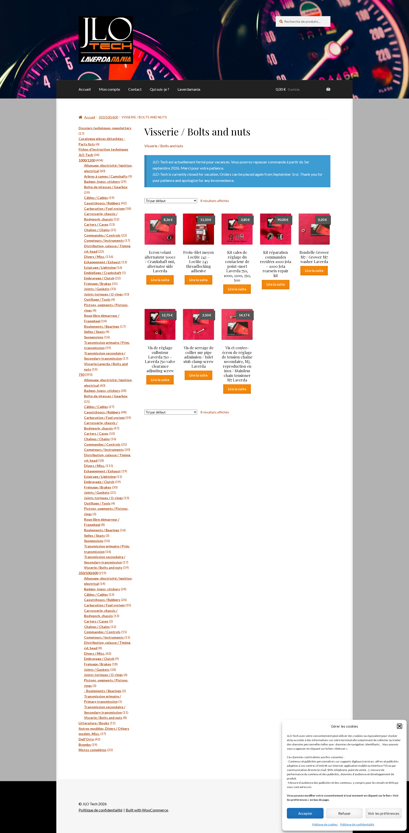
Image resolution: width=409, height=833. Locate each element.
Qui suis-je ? (159, 89)
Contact (135, 89)
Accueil (85, 89)
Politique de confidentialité (357, 824)
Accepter (305, 813)
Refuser (344, 813)
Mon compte (109, 89)
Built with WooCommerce (147, 810)
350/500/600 (108, 117)
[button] (399, 726)
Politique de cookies (325, 824)
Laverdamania (189, 89)
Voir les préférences (383, 813)
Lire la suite (160, 280)
